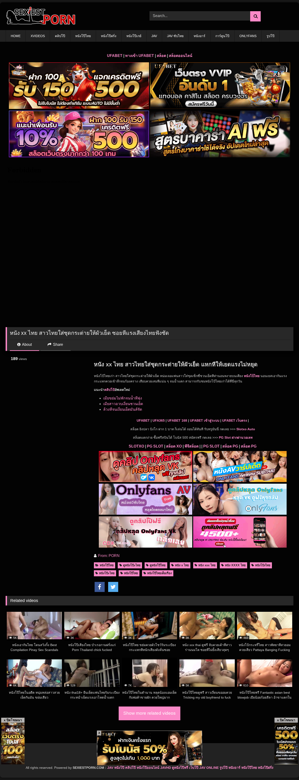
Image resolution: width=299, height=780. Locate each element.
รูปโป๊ (270, 36)
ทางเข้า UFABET (139, 56)
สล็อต (161, 56)
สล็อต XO (174, 446)
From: (103, 556)
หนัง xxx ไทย (207, 565)
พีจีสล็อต (192, 446)
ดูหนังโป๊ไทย (158, 565)
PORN (114, 556)
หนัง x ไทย (182, 565)
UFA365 (159, 420)
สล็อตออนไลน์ (180, 56)
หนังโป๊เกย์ (133, 36)
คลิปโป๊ (60, 36)
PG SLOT (155, 446)
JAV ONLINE (209, 768)
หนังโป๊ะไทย (107, 573)
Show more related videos (149, 713)
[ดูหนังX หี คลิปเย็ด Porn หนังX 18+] (41, 16)
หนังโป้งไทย (263, 565)
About (26, 344)
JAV (154, 36)
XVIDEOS (38, 36)
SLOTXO (136, 446)
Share (57, 344)
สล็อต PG (230, 446)
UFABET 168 (177, 420)
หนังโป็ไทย (252, 376)
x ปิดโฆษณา (13, 720)
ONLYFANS (247, 36)
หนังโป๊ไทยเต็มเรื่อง (159, 573)
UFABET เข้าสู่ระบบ (204, 420)
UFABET (114, 56)
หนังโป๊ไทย (83, 36)
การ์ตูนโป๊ (222, 36)
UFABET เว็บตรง (234, 420)
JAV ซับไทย (175, 36)
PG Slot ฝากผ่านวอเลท (236, 437)
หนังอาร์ (199, 36)
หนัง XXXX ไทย (235, 565)
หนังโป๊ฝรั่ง (108, 36)
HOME (16, 36)
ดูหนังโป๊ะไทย (132, 565)
